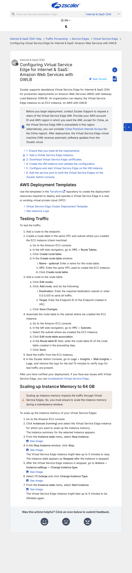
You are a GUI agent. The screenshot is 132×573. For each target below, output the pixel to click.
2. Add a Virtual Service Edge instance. (50, 155)
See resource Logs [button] (37, 211)
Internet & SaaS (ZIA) (98, 14)
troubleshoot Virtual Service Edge (68, 378)
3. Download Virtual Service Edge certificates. (54, 159)
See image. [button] (37, 441)
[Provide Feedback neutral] (66, 522)
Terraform (56, 191)
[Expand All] (114, 69)
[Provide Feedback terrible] (87, 522)
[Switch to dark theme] (66, 26)
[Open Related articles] (128, 127)
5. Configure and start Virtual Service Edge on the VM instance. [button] (64, 168)
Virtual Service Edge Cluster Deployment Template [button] (57, 206)
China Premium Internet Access (84, 129)
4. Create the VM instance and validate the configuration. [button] (60, 163)
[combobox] (47, 14)
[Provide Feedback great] (44, 522)
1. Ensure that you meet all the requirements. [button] (53, 150)
